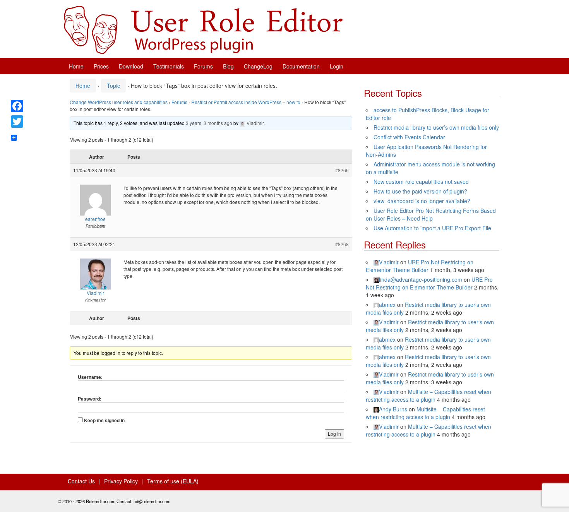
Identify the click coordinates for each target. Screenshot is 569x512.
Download (131, 66)
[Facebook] (17, 106)
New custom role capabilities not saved (421, 181)
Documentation (301, 66)
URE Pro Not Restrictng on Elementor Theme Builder (419, 266)
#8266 (342, 170)
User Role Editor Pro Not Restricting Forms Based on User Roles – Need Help (431, 214)
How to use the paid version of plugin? (420, 191)
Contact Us (81, 481)
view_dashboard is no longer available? (422, 201)
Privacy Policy (121, 481)
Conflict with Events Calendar (409, 137)
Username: (90, 376)
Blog (228, 66)
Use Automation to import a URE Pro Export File (432, 228)
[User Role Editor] (203, 29)
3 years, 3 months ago (209, 123)
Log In (334, 433)
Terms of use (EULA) (173, 481)
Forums (203, 66)
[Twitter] (17, 121)
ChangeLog (258, 66)
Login (336, 66)
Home (76, 66)
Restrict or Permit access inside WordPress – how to (245, 102)
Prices (101, 66)
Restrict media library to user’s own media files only (436, 127)
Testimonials (168, 66)
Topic (113, 85)
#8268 (342, 244)
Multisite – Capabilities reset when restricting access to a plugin (428, 395)
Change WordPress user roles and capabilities (119, 102)
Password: (89, 398)
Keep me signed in (104, 420)
